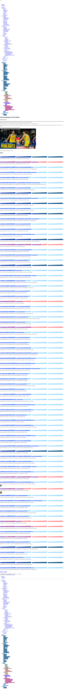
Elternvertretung (5, 30)
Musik (6, 50)
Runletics (11, 521)
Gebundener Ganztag (6, 18)
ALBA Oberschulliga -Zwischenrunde (13, 285)
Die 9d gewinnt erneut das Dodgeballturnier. (17, 363)
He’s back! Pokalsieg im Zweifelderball (16, 167)
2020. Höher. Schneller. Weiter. (14, 541)
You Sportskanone (11, 557)
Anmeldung (5, 66)
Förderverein (5, 88)
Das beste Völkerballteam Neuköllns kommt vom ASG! (20, 368)
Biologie (6, 91)
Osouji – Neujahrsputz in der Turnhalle (16, 531)
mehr (28, 158)
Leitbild (4, 16)
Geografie (6, 41)
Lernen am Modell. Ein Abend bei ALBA (17, 425)
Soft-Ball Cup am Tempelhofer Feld (15, 440)
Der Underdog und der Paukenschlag (16, 229)
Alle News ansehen (3, 571)
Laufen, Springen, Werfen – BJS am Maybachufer (19, 198)
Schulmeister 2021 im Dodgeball (15, 505)
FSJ (4, 32)
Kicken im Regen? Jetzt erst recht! (15, 208)
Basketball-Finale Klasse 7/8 (14, 342)
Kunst (6, 49)
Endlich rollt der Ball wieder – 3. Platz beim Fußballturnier (21, 500)
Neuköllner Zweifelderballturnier (15, 223)
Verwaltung (5, 27)
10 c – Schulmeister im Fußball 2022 (16, 394)
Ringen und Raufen (12, 332)
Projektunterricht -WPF (6, 105)
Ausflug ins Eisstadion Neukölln (12, 552)
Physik (6, 38)
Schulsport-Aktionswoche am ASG (16, 526)
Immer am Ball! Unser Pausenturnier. (16, 249)
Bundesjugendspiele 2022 (13, 414)
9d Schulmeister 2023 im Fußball (16, 327)
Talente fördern (5, 19)
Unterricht (3, 35)
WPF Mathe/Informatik (8, 53)
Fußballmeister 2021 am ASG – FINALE (17, 471)
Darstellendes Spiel (7, 48)
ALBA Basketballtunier (13, 562)
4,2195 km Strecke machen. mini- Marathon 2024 (18, 254)
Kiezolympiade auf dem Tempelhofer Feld (17, 567)
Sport (4, 57)
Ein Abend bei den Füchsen (11, 399)
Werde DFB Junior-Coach (13, 451)
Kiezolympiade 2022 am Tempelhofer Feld (17, 420)
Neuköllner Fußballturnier (13, 495)
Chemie (6, 37)
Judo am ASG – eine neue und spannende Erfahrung (20, 244)
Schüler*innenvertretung (6, 29)
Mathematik (6, 39)
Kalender (4, 9)
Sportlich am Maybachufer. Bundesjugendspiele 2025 (19, 218)
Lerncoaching (5, 21)
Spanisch (6, 47)
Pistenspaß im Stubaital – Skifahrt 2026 (14, 177)
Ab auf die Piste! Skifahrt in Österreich (14, 373)
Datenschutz (3, 5)
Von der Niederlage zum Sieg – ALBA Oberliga (18, 275)
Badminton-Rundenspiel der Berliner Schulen (18, 358)
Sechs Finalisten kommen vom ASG (15, 192)
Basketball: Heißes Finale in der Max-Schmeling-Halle (20, 182)
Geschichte (6, 42)
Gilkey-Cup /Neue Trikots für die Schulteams (19, 162)
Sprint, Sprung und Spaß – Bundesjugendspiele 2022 (19, 445)
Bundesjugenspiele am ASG (14, 316)
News (4, 63)
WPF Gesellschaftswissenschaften (10, 109)
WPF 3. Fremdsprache (8, 54)
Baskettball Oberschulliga (11, 270)
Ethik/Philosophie (7, 43)
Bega (4, 20)
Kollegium (4, 28)
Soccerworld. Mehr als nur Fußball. (15, 203)
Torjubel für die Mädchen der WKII (16, 156)
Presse (4, 14)
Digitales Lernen (5, 10)
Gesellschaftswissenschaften (7, 95)
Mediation (4, 87)
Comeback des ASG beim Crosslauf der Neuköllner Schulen (21, 456)
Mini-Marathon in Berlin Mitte (14, 430)
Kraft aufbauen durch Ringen (14, 260)
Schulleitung (5, 26)
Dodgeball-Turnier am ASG (14, 378)
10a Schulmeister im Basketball (14, 337)
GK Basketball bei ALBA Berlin (12, 311)
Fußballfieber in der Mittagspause (15, 187)
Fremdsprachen (5, 44)
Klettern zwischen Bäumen (13, 510)
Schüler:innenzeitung (6, 25)
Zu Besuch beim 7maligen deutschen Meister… (18, 466)
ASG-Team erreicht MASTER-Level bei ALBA (18, 172)
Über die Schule (4, 588)
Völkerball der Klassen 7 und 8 (14, 291)
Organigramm (5, 23)
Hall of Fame (5, 77)
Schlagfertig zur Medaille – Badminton (16, 461)
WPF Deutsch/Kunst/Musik (9, 52)
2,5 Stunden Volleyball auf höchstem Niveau (17, 404)
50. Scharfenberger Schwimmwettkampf (14, 265)
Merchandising (5, 15)
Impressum (4, 59)
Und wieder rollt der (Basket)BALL (15, 347)
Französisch (6, 46)
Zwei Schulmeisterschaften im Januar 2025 (17, 234)
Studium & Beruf (5, 58)
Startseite (3, 7)
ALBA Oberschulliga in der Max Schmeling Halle (19, 352)
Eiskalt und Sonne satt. (11, 301)
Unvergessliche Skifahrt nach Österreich (14, 296)
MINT (4, 36)
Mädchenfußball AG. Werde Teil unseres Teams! (18, 213)
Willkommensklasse (6, 84)
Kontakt (3, 4)
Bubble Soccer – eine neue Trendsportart (15, 536)
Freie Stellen (5, 13)
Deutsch (4, 56)
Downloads (5, 11)
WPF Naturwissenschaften (9, 106)
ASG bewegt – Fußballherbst (14, 516)
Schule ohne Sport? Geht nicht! (12, 389)
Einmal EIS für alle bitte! (12, 488)
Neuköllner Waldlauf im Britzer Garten (16, 409)
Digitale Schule (5, 17)
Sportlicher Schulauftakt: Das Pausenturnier (17, 435)
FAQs (4, 12)
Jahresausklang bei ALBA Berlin (15, 306)
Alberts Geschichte (6, 24)
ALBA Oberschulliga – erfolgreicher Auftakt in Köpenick (19, 476)
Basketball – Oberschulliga (13, 547)
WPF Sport (6, 55)
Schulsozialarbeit (5, 31)
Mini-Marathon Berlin (13, 322)
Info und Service (4, 580)
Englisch (6, 45)
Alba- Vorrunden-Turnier (13, 383)
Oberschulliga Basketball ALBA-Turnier (17, 482)
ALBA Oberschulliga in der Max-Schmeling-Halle (19, 239)
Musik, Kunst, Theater (6, 102)
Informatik (6, 40)
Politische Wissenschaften (8, 98)
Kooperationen (5, 73)
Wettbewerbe (5, 22)
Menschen (3, 598)
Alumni (4, 34)
